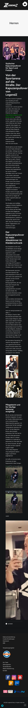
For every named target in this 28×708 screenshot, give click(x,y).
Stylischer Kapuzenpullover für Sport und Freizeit (13, 66)
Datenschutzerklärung (9, 637)
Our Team (5, 662)
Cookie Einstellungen (9, 639)
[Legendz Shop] (11, 5)
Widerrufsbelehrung (8, 668)
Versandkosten (7, 666)
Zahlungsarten (7, 664)
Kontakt (5, 670)
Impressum (6, 641)
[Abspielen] (6, 618)
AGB (4, 643)
